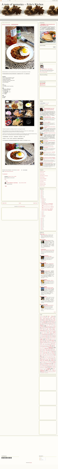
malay (51, 345)
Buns (49, 323)
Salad (51, 358)
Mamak (52, 349)
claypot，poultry (51, 330)
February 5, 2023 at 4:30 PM (12, 176)
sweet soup (46, 366)
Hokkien (47, 336)
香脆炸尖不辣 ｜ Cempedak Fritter (49, 263)
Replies (7, 181)
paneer (41, 354)
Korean (11, 171)
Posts (41, 458)
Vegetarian (42, 370)
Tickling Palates (43, 249)
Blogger (31, 462)
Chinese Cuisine (42, 174)
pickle (50, 355)
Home (20, 203)
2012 (42, 225)
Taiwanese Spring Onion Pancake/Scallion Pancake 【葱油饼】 (49, 117)
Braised (50, 322)
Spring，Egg (53, 364)
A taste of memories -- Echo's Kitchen (22, 4)
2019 (42, 197)
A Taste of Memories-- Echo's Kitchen (12, 182)
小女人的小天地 (43, 239)
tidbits (43, 367)
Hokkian (43, 336)
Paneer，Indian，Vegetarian (46, 354)
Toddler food (47, 367)
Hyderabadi (50, 338)
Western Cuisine (42, 185)
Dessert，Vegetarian (43, 333)
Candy (44, 324)
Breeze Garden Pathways (44, 234)
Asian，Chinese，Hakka (47, 320)
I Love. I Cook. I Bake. (44, 304)
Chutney (45, 330)
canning (47, 324)
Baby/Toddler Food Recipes (44, 175)
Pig (52, 355)
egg (50, 334)
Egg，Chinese (54, 334)
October (43, 201)
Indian (41, 339)
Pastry (54, 354)
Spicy (40, 364)
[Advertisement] (24, 14)
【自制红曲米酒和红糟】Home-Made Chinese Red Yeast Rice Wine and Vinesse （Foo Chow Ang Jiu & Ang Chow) (49, 109)
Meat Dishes (51, 350)
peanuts (48, 355)
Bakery (45, 321)
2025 (42, 191)
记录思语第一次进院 (47, 240)
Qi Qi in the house (44, 296)
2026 (42, 190)
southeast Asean (42, 363)
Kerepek (52, 342)
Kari (47, 342)
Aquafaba (41, 316)
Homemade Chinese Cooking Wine (45, 337)
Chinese (42, 325)
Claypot (48, 330)
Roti (49, 358)
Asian (5, 171)
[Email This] (23, 170)
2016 (42, 220)
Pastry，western (42, 355)
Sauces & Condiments (43, 178)
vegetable (47, 369)
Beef (40, 322)
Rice (12, 171)
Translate (46, 104)
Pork (55, 355)
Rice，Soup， (46, 358)
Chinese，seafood (42, 329)
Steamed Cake (44, 365)
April (42, 214)
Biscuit (47, 322)
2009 (42, 229)
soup (44, 362)
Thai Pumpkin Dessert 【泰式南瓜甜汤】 (47, 203)
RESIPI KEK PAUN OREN (48, 256)
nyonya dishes (45, 352)
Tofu (51, 367)
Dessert (54, 331)
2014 (42, 223)
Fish (43, 335)
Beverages (43, 322)
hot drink (43, 338)
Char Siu (54, 324)
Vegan (48, 368)
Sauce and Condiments (44, 360)
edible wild (47, 334)
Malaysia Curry (49, 346)
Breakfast (46, 323)
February (43, 215)
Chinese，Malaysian (52, 328)
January (43, 216)
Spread (43, 364)
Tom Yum (54, 367)
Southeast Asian (48, 363)
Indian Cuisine (42, 172)
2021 (42, 195)
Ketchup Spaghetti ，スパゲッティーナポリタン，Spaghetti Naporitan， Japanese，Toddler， (48, 343)
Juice (45, 342)
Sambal (54, 358)
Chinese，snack (48, 329)
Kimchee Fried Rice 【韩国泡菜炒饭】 (47, 210)
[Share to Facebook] (25, 170)
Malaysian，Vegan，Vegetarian (46, 349)
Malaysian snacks (48, 348)
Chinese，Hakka (46, 328)
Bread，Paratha (42, 323)
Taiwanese (50, 366)
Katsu (49, 342)
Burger (51, 323)
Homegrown (50, 336)
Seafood (52, 360)
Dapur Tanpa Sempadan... (45, 255)
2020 (42, 196)
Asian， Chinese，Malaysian (44, 318)
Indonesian (52, 341)
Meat (47, 350)
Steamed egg (49, 365)
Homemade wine (51, 337)
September (43, 202)
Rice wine (42, 358)
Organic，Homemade (42, 353)
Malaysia (44, 346)
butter (54, 323)
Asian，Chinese (45, 319)
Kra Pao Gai (53, 344)
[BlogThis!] (24, 170)
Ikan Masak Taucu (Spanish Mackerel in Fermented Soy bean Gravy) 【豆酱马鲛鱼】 (49, 158)
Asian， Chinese (51, 316)
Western (54, 370)
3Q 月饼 (45, 297)
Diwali (51, 333)
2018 (42, 218)
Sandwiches (41, 359)
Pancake (53, 353)
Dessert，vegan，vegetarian (51, 332)
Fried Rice (8, 171)
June (42, 211)
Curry (48, 331)
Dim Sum (48, 333)
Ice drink (54, 338)
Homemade (54, 336)
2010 (42, 228)
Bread (53, 322)
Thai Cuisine (42, 181)
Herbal (40, 336)
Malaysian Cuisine (42, 171)
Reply (5, 179)
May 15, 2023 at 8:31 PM (22, 182)
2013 (42, 224)
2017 (42, 219)
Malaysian (51, 347)
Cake (40, 324)
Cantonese (50, 324)
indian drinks (46, 340)
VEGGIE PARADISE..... (44, 279)
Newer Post (4, 203)
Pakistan (47, 353)
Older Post (35, 203)
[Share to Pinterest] (26, 170)
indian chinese (53, 339)
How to (46, 338)
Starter (40, 365)
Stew (52, 365)
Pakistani (50, 353)
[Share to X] (25, 170)
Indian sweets (42, 341)
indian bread (48, 339)
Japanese (42, 342)
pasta (51, 354)
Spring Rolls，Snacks (48, 364)
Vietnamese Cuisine (43, 184)
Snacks (54, 361)
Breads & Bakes (42, 177)
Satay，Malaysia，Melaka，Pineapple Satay (49, 359)
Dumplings (43, 334)
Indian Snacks (51, 340)
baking (49, 321)
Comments (41, 459)
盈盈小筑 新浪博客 (42, 83)
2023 (42, 192)
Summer (55, 365)
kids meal (47, 344)
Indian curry (41, 340)
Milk (54, 350)
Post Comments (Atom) (21, 206)
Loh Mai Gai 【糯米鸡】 (47, 122)
